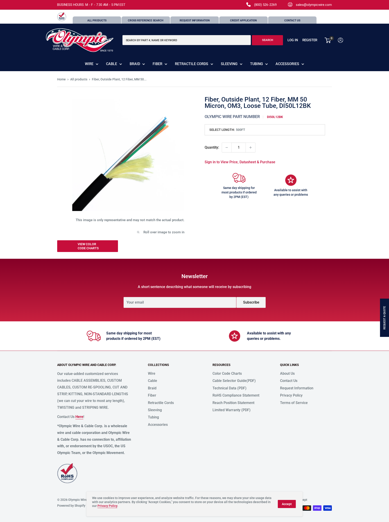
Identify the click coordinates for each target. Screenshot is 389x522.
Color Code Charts (227, 373)
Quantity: (212, 147)
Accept (287, 504)
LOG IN (292, 40)
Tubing (256, 64)
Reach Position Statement (233, 403)
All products (78, 79)
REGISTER (309, 40)
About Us (287, 373)
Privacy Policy (291, 395)
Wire (89, 64)
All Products (96, 20)
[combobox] (186, 40)
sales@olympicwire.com (314, 5)
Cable (111, 64)
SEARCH (267, 40)
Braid (135, 64)
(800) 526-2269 (265, 5)
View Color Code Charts (88, 246)
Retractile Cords (191, 64)
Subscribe (251, 302)
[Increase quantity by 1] (250, 147)
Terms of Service (294, 403)
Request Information (195, 20)
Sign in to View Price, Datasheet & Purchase (240, 162)
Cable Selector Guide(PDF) (234, 381)
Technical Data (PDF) (230, 388)
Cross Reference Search (145, 20)
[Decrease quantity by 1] (226, 147)
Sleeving (229, 64)
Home (61, 79)
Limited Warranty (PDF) (232, 410)
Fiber (157, 64)
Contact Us (292, 20)
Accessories (287, 64)
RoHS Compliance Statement (236, 395)
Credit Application (243, 20)
